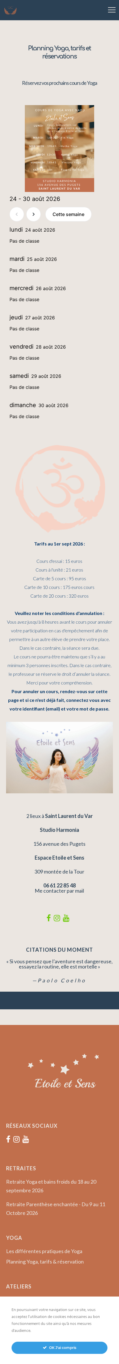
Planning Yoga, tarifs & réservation (45, 1261)
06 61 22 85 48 (59, 885)
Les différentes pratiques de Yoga (44, 1251)
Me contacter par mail (59, 890)
